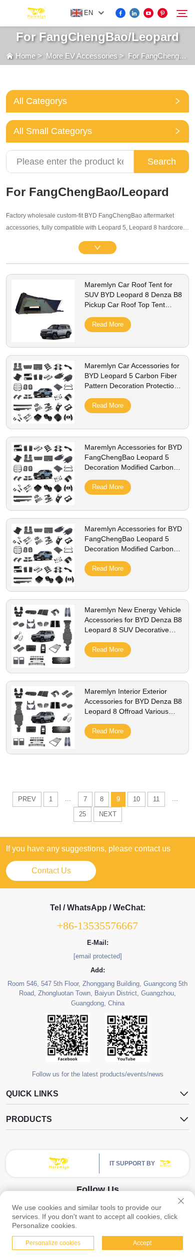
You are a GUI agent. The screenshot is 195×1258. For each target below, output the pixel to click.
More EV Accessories (82, 56)
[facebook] (121, 13)
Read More (108, 324)
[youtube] (149, 13)
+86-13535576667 (97, 925)
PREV (27, 799)
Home (26, 56)
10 (136, 799)
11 (156, 799)
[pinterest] (163, 13)
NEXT (107, 814)
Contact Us (51, 870)
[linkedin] (135, 13)
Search (162, 162)
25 (82, 814)
